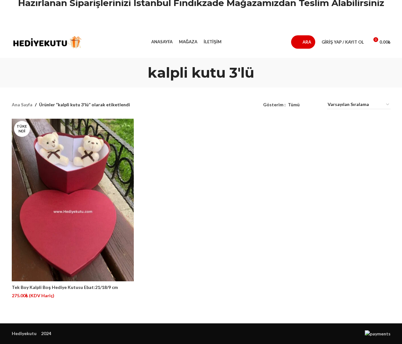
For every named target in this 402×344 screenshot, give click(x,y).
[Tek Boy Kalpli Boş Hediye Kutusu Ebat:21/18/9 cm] (73, 200)
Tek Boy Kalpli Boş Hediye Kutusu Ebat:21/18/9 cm (65, 287)
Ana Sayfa (22, 104)
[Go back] (140, 72)
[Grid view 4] (314, 105)
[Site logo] (47, 41)
